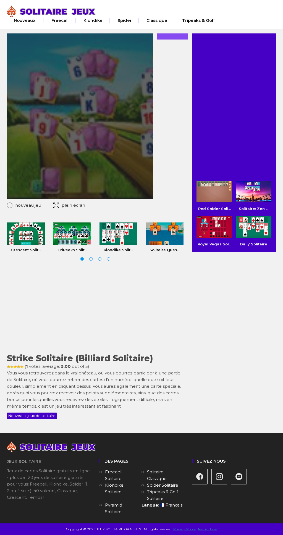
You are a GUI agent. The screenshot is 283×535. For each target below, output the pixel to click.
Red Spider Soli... (214, 208)
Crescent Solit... (26, 250)
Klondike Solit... (118, 250)
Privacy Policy (184, 529)
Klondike (93, 20)
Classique (156, 20)
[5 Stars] (21, 366)
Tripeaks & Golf (198, 20)
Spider (124, 20)
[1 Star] (8, 366)
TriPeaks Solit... (72, 250)
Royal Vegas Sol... (214, 244)
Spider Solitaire (162, 485)
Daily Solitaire (253, 244)
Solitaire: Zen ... (253, 208)
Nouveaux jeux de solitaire (32, 415)
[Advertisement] (95, 308)
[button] (82, 259)
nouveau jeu (28, 205)
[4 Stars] (18, 366)
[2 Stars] (12, 366)
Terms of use (207, 529)
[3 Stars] (15, 366)
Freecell (60, 20)
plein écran (73, 205)
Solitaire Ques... (165, 250)
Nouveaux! (25, 20)
